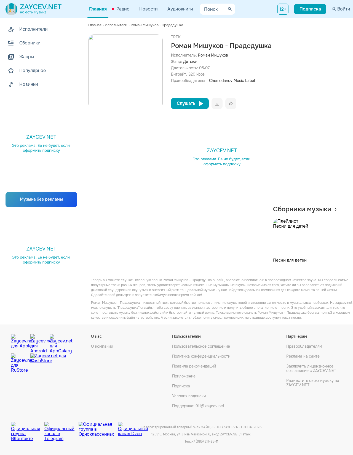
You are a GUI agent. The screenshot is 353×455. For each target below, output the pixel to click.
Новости (148, 9)
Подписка (181, 386)
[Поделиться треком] (230, 103)
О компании (102, 346)
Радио (123, 9)
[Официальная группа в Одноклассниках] (98, 427)
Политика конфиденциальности (201, 356)
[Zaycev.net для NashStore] (48, 363)
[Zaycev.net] (33, 9)
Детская (190, 61)
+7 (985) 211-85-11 (205, 441)
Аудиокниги (180, 9)
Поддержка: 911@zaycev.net (198, 406)
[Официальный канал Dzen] (133, 427)
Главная (98, 9)
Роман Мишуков (213, 55)
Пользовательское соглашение (201, 346)
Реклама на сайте (303, 356)
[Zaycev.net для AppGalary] (58, 342)
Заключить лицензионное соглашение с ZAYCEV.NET (311, 368)
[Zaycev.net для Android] (38, 342)
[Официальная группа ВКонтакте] (27, 427)
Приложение (184, 376)
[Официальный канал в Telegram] (61, 427)
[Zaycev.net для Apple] (19, 342)
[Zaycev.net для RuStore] (19, 363)
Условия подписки (189, 396)
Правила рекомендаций (194, 366)
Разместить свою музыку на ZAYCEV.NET (312, 382)
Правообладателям (304, 346)
